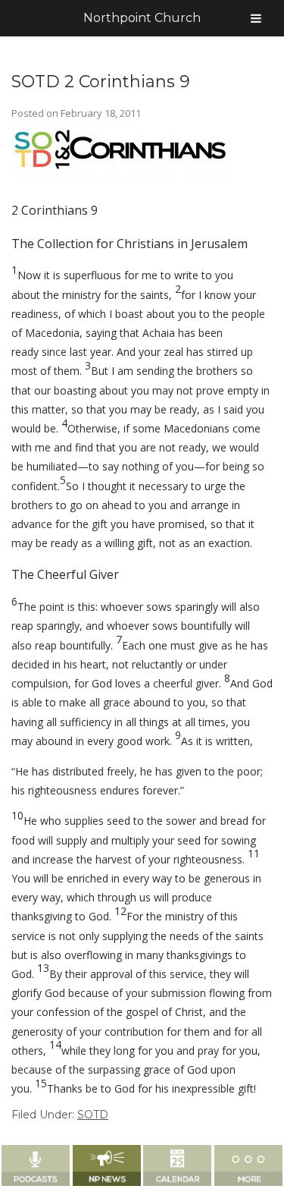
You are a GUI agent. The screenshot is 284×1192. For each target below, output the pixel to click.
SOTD (92, 1114)
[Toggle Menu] (256, 18)
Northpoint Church (142, 18)
